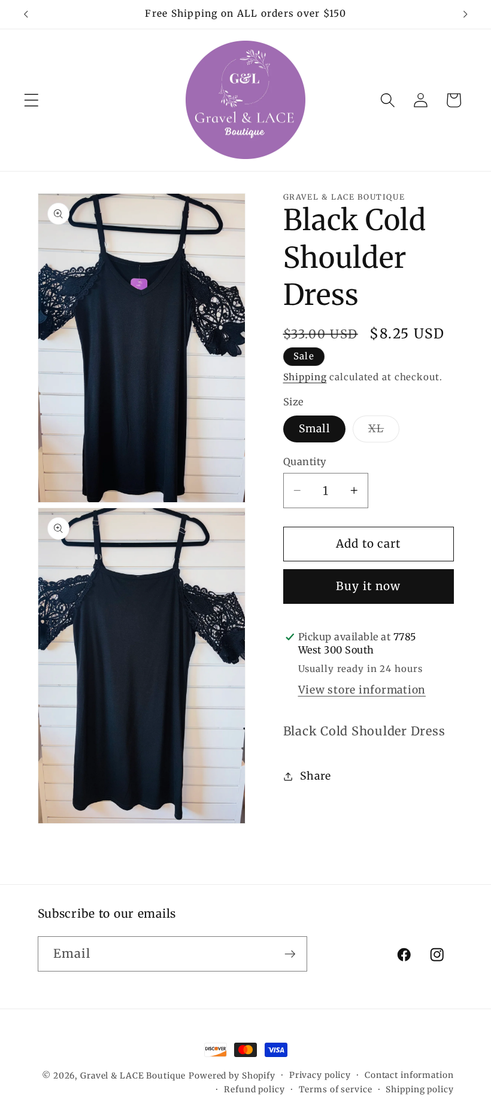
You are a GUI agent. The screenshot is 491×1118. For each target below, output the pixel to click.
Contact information (409, 1075)
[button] (31, 100)
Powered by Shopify (232, 1075)
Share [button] (315, 776)
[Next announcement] (465, 14)
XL (384, 431)
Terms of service (335, 1089)
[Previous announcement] (26, 14)
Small (314, 428)
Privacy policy (320, 1075)
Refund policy (254, 1089)
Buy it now (368, 586)
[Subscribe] (290, 953)
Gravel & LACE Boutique (133, 1075)
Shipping (305, 377)
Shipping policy (419, 1089)
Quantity (304, 462)
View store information (362, 690)
